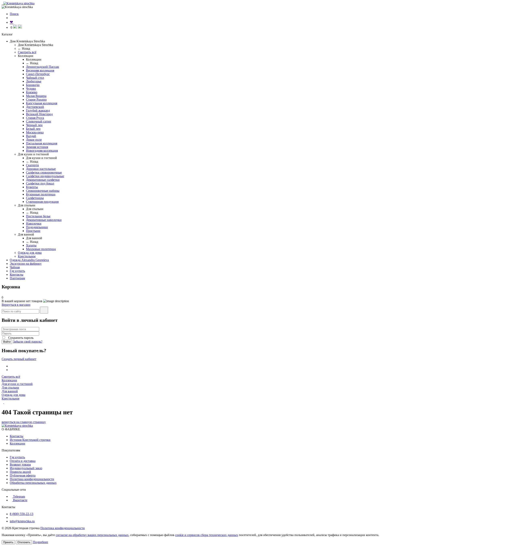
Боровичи (33, 85)
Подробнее (40, 542)
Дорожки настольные (41, 169)
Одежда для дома (30, 252)
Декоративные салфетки (43, 179)
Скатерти (32, 165)
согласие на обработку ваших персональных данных (92, 535)
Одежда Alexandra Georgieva (29, 260)
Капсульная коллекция (41, 103)
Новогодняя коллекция (42, 150)
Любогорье (33, 81)
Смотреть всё (27, 52)
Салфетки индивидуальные (45, 176)
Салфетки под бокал (40, 183)
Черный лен (34, 125)
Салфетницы (35, 198)
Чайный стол (35, 77)
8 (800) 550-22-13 (21, 514)
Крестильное (27, 256)
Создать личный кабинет (19, 359)
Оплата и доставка (22, 461)
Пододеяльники (37, 227)
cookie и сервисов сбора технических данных (206, 535)
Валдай (31, 136)
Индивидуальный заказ (26, 468)
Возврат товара (20, 464)
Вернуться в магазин (16, 304)
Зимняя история (37, 147)
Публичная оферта (22, 475)
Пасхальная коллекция (41, 143)
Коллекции (9, 380)
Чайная (15, 267)
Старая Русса (35, 117)
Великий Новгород (39, 114)
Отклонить (23, 542)
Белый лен (33, 128)
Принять (8, 542)
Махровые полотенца (41, 249)
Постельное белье (38, 216)
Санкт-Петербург (38, 74)
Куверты (32, 187)
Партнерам (17, 278)
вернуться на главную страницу (24, 422)
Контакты (16, 274)
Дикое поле (34, 139)
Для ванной (10, 391)
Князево (31, 92)
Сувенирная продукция (42, 201)
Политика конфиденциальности (32, 479)
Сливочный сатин (38, 121)
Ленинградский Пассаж (42, 66)
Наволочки (33, 223)
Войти (7, 341)
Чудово (31, 88)
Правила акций (20, 471)
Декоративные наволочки (44, 220)
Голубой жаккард (38, 110)
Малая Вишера (36, 96)
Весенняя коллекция (40, 70)
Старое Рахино (36, 99)
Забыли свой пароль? (27, 341)
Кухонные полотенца (40, 194)
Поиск (14, 14)
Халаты (31, 245)
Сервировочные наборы (42, 190)
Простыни (33, 230)
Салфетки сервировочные (44, 172)
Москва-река (35, 132)
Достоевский (35, 107)
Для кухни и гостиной (17, 384)
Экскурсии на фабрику (26, 263)
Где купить (17, 271)
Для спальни (10, 387)
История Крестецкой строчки (30, 439)
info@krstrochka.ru (22, 521)
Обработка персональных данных (33, 482)
